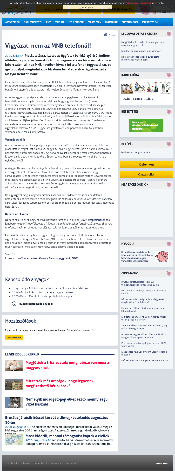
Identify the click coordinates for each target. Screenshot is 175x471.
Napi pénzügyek (33, 22)
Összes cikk (146, 174)
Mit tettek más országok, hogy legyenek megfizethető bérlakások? (142, 301)
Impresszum (55, 463)
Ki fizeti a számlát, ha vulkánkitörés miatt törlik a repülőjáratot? (143, 318)
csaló (19, 258)
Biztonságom (130, 22)
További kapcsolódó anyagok (35, 303)
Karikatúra (130, 75)
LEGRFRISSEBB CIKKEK (22, 354)
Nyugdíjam (111, 22)
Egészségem (94, 22)
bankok (53, 258)
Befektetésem (150, 22)
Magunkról (40, 463)
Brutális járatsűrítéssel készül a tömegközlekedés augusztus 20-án (140, 283)
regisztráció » (142, 152)
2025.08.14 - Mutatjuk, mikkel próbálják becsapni (42, 296)
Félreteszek (76, 22)
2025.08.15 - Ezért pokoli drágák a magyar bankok (42, 292)
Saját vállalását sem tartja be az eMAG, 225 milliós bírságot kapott (144, 327)
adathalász (30, 258)
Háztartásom (12, 22)
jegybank (64, 258)
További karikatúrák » (137, 99)
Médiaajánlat (71, 463)
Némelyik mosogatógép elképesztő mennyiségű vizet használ (140, 58)
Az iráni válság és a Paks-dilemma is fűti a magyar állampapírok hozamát (143, 336)
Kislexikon (146, 164)
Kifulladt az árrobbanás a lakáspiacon (141, 51)
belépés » (126, 152)
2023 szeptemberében (95, 219)
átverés (43, 258)
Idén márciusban (15, 235)
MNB (74, 258)
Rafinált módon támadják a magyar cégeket (144, 360)
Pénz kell (60, 22)
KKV (48, 22)
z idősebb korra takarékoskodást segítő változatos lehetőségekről (137, 258)
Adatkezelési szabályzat (19, 463)
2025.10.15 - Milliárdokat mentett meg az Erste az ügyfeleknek (50, 288)
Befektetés (130, 111)
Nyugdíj (127, 244)
